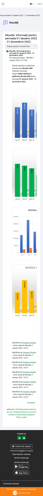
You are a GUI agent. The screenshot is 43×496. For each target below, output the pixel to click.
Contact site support (23, 446)
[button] (32, 4)
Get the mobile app (21, 458)
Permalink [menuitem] (31, 403)
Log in (39, 4)
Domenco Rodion (29, 343)
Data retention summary (21, 454)
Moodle (16, 484)
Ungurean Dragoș (18, 58)
